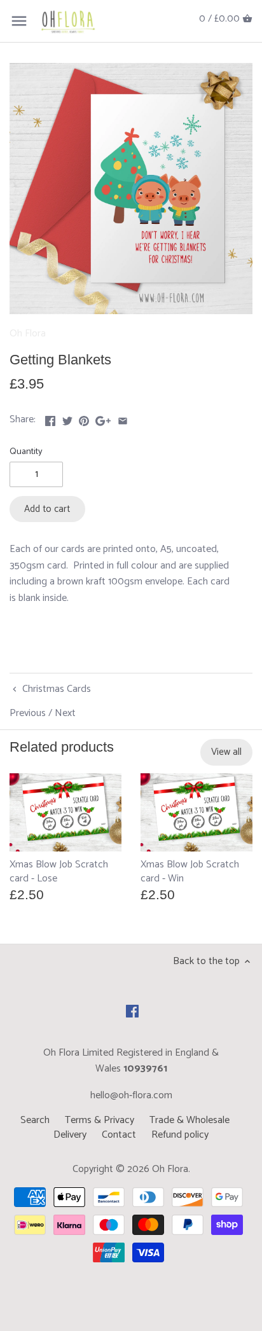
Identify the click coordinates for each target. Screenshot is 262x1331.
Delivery (69, 1134)
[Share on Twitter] (67, 418)
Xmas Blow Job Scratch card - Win (190, 871)
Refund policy (180, 1134)
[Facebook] (132, 1011)
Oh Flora (28, 333)
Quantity (26, 451)
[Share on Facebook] (50, 418)
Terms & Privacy (99, 1120)
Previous (28, 713)
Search (35, 1120)
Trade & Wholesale (189, 1120)
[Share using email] (123, 418)
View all (226, 752)
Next (65, 713)
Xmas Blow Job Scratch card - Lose (59, 871)
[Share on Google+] (103, 418)
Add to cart (47, 509)
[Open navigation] (19, 21)
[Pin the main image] (84, 418)
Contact (119, 1134)
